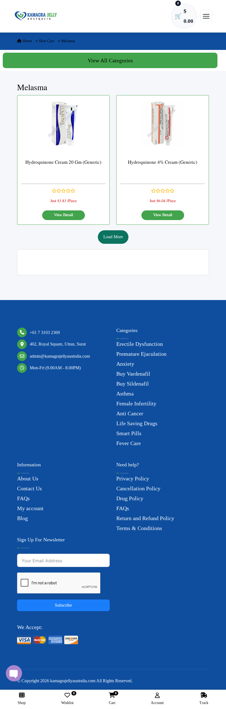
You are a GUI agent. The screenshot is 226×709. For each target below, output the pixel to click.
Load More (113, 236)
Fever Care (128, 443)
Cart (112, 698)
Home (26, 41)
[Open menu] (206, 16)
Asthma (125, 393)
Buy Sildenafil (132, 384)
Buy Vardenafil (133, 374)
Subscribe (63, 605)
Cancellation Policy (138, 488)
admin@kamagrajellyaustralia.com (60, 356)
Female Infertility (136, 403)
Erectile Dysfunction (139, 344)
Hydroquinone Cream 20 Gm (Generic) (63, 162)
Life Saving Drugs (136, 423)
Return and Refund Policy (145, 518)
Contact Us (29, 488)
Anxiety (125, 364)
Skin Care (46, 41)
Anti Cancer (129, 413)
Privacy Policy (132, 478)
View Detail (63, 215)
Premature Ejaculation (141, 354)
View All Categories (110, 60)
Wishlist (67, 698)
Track (203, 703)
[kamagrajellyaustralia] (36, 16)
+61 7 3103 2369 (45, 332)
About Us (27, 478)
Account (157, 703)
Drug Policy (129, 498)
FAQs (23, 498)
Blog (22, 518)
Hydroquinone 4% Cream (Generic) (162, 162)
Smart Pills (128, 433)
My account (30, 508)
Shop (22, 703)
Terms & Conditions (139, 528)
